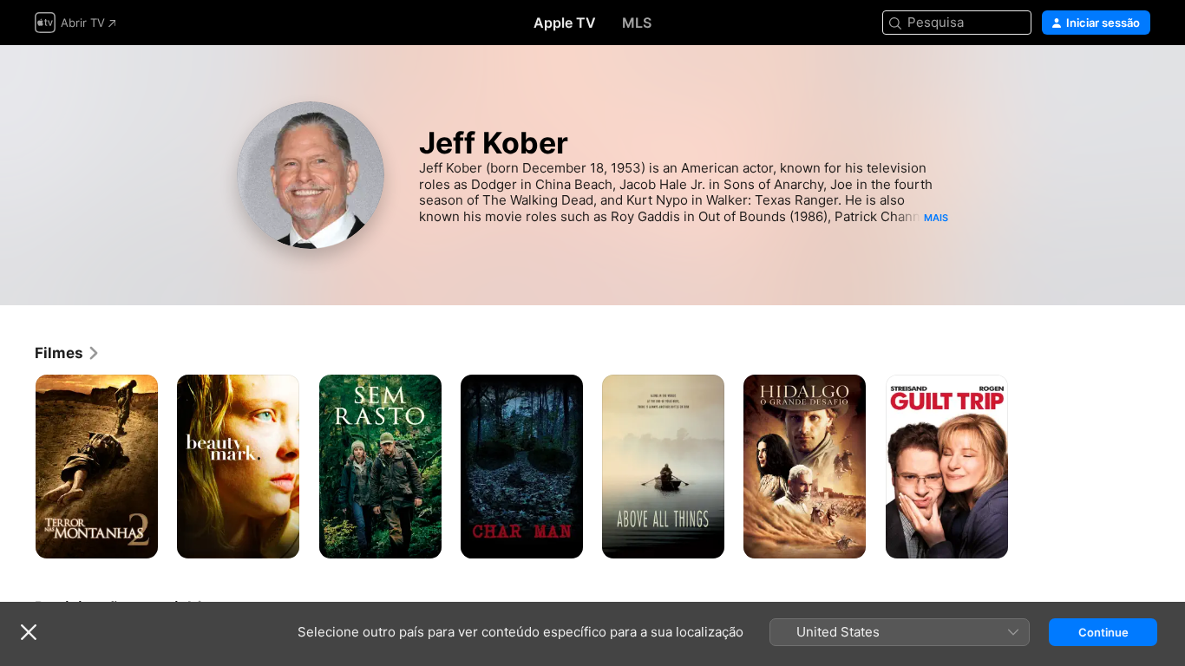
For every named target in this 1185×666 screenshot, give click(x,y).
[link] (68, 352)
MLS (636, 22)
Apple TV (565, 22)
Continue (1103, 632)
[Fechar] (28, 632)
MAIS (936, 218)
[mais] (138, 539)
